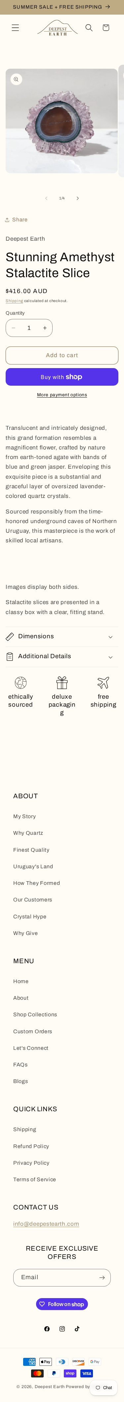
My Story (24, 816)
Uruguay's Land (33, 866)
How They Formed (36, 883)
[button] (15, 27)
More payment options (62, 394)
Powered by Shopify (86, 1386)
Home (21, 981)
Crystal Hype (29, 916)
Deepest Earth (50, 1386)
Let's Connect (31, 1048)
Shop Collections (35, 1014)
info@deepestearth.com (46, 1224)
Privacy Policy (31, 1163)
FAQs (20, 1064)
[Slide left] (46, 198)
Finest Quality (31, 850)
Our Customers (32, 899)
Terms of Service (34, 1179)
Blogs (20, 1081)
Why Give (25, 933)
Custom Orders (32, 1031)
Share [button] (19, 219)
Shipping (14, 301)
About (20, 998)
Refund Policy (31, 1146)
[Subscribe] (102, 1278)
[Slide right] (77, 198)
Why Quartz (28, 833)
